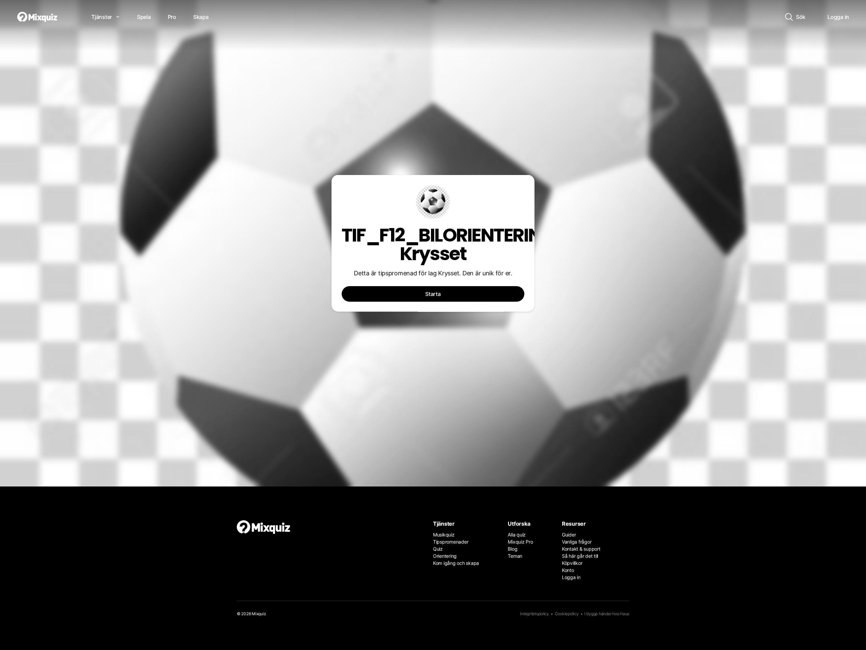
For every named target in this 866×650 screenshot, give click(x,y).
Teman (515, 556)
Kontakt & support (581, 549)
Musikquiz (444, 535)
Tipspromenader (450, 542)
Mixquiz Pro (520, 542)
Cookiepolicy (567, 613)
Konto (568, 570)
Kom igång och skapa (456, 563)
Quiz (438, 549)
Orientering (445, 556)
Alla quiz (517, 535)
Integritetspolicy (534, 613)
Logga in (571, 577)
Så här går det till (580, 556)
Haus (624, 613)
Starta (433, 294)
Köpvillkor (572, 563)
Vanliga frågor (576, 542)
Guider (569, 535)
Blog (512, 549)
